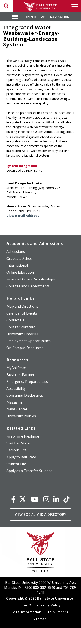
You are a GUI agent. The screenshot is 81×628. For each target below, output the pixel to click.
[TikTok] (66, 499)
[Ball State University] (40, 553)
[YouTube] (35, 499)
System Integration (21, 166)
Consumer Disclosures (24, 395)
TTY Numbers (56, 612)
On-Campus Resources (24, 347)
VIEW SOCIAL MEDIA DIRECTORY (40, 514)
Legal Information (26, 612)
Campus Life (16, 450)
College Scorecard (20, 327)
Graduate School (19, 258)
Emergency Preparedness (27, 381)
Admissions (15, 251)
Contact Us (15, 320)
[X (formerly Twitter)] (22, 499)
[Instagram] (46, 499)
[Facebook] (13, 499)
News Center (16, 409)
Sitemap (40, 619)
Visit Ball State (18, 443)
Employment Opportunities (28, 340)
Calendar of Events (21, 313)
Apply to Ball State (21, 457)
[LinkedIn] (56, 499)
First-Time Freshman (23, 436)
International (17, 265)
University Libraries (22, 334)
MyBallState (16, 367)
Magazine (14, 402)
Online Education (20, 272)
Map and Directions (22, 306)
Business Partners (21, 374)
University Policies (21, 416)
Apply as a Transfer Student (29, 470)
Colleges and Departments (28, 286)
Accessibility (16, 388)
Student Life (16, 463)
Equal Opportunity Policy (39, 605)
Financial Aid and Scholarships (30, 279)
